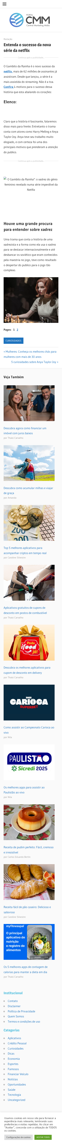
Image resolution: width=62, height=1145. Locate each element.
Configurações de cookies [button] (18, 1137)
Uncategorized (16, 1100)
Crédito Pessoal (17, 1043)
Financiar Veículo (18, 1074)
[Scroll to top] (56, 1139)
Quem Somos (16, 1016)
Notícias (13, 1079)
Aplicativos (14, 1038)
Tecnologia (14, 1094)
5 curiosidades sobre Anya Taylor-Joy (33, 362)
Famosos (13, 1069)
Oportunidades (17, 1084)
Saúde (11, 1089)
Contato (13, 1001)
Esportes (13, 1064)
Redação (8, 39)
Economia (14, 1058)
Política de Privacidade (21, 1011)
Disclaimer (14, 1006)
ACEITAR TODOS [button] (43, 1137)
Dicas (11, 1053)
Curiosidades (13, 340)
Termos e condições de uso (24, 1021)
